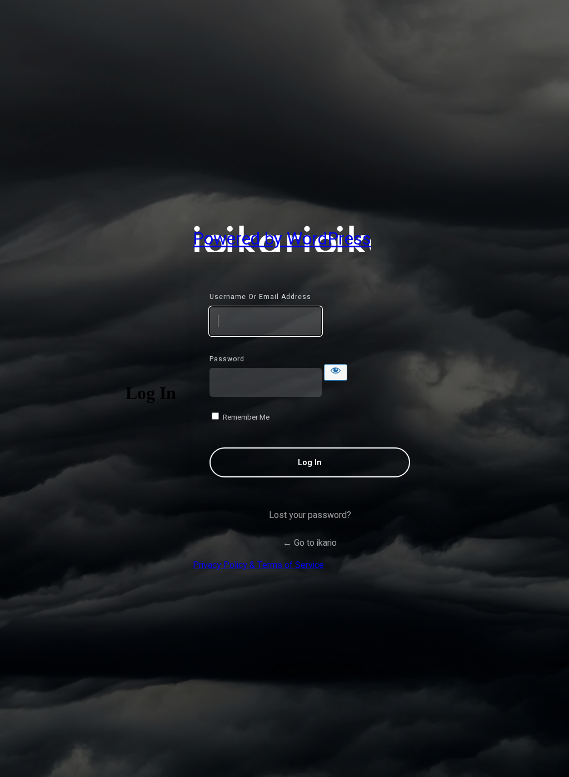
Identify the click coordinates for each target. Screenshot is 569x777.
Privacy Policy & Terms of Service (258, 565)
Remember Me (246, 417)
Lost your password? (310, 515)
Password (226, 359)
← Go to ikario (310, 543)
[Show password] (335, 372)
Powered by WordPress (282, 239)
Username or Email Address (260, 297)
